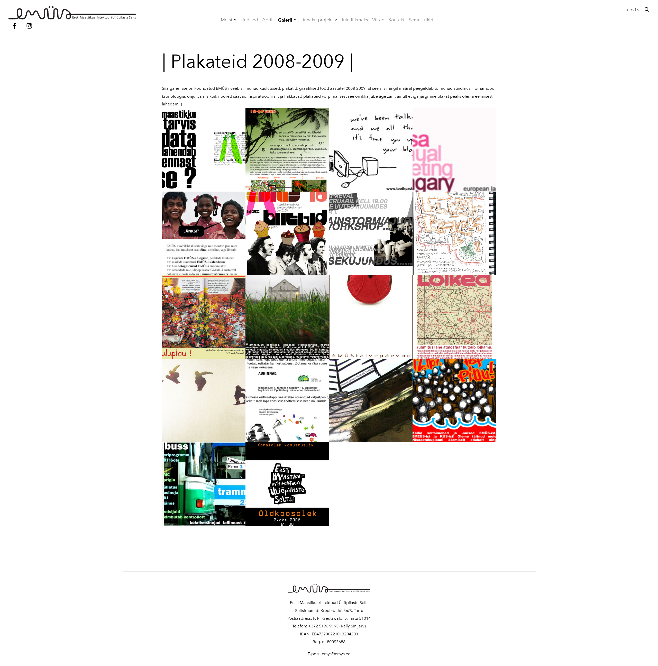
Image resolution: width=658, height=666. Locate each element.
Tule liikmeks (354, 20)
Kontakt (397, 20)
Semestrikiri (421, 20)
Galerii (285, 20)
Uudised (249, 20)
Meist (226, 20)
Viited (378, 20)
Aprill (268, 20)
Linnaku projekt (316, 20)
